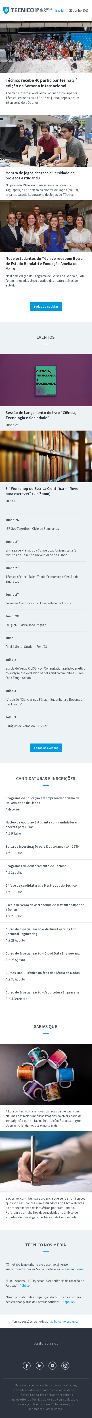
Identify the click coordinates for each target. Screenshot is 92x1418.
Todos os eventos (46, 748)
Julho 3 (11, 691)
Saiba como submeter (64, 1321)
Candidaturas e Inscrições (46, 778)
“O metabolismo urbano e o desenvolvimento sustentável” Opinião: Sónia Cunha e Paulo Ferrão (40, 1266)
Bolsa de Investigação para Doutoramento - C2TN (42, 846)
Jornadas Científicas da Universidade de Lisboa (38, 603)
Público (24, 1285)
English (60, 10)
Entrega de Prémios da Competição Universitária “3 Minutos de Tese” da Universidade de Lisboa (41, 552)
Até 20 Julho (14, 916)
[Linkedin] (40, 1366)
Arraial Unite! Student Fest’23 (26, 646)
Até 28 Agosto (15, 960)
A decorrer (13, 809)
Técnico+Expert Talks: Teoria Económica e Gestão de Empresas (42, 579)
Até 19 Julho (14, 892)
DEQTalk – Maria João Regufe (26, 625)
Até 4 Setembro (16, 999)
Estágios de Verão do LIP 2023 (26, 726)
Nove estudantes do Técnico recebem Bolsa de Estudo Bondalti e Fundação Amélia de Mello (44, 263)
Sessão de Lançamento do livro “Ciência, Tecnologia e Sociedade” (41, 415)
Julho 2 (11, 659)
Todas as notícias (46, 306)
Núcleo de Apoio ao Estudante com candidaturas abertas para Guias (42, 824)
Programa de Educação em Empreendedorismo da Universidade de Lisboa (42, 800)
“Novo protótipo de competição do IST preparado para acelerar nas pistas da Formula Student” (43, 1299)
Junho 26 (12, 425)
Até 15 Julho (14, 853)
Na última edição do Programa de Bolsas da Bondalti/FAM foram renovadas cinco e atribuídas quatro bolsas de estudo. (45, 280)
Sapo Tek (69, 1302)
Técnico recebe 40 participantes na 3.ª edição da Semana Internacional (41, 82)
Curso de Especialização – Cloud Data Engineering (43, 953)
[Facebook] (27, 1366)
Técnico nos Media (46, 1245)
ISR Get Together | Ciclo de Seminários (32, 528)
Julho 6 (10, 501)
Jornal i (81, 1269)
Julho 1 (11, 638)
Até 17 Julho (14, 872)
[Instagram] (65, 1366)
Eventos (46, 337)
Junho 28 (12, 616)
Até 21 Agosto (15, 940)
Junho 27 (12, 541)
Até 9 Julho (13, 833)
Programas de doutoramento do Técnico (36, 866)
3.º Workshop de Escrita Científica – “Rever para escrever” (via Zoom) (43, 491)
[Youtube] (52, 1366)
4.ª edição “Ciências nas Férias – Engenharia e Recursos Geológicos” (44, 701)
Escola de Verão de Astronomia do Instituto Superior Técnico (45, 907)
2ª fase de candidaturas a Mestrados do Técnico (41, 885)
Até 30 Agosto (15, 979)
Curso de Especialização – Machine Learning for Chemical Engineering (41, 931)
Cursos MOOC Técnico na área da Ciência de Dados (43, 973)
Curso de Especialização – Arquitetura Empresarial (43, 992)
